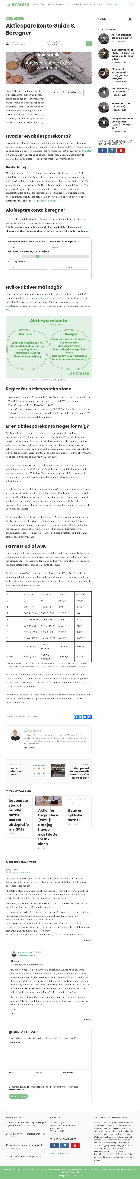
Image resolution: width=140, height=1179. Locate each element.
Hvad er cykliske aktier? (75, 815)
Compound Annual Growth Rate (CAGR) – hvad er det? (122, 123)
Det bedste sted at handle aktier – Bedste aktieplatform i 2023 (19, 815)
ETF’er (63, 401)
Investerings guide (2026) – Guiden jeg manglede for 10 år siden (122, 54)
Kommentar (15, 1042)
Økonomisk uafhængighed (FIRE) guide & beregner (120, 74)
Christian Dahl (120, 62)
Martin (15, 869)
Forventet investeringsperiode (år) (28, 251)
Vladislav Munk (120, 82)
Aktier (86, 4)
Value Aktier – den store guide (23, 1156)
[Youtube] (121, 150)
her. (87, 231)
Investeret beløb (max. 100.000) (26, 241)
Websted (68, 1072)
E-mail (40, 1072)
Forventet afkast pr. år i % (65, 241)
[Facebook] (102, 150)
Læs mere (78, 1175)
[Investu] (18, 4)
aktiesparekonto (22, 717)
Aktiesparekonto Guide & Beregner (121, 36)
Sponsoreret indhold (59, 1153)
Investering (38, 4)
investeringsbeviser (46, 298)
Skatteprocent (16, 261)
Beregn (69, 267)
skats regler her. (47, 201)
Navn (12, 1072)
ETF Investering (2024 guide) (120, 90)
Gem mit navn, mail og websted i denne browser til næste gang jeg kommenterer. (43, 1088)
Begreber (75, 4)
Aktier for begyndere (57, 4)
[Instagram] (112, 150)
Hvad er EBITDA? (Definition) (120, 105)
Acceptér (63, 1175)
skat (35, 717)
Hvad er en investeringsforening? (24, 1134)
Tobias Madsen (17, 44)
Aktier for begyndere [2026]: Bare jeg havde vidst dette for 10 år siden (48, 827)
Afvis (70, 1175)
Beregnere (98, 4)
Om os (110, 4)
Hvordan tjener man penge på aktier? (27, 1145)
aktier (9, 717)
